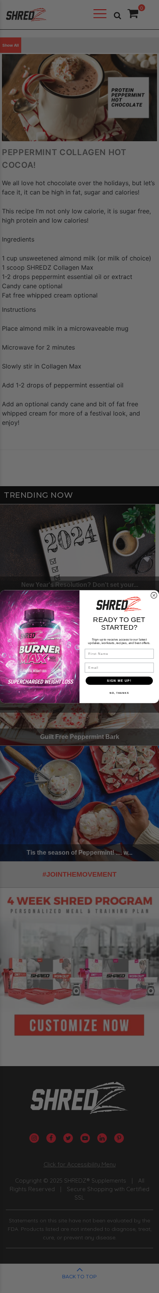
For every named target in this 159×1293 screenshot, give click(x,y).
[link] (119, 604)
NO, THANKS (119, 692)
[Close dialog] (154, 595)
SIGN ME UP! (119, 680)
